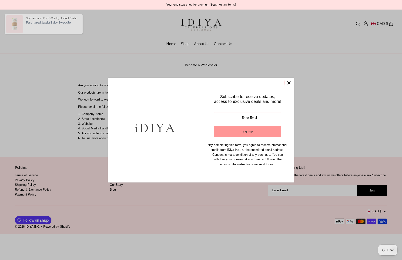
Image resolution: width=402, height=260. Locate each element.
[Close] (289, 83)
